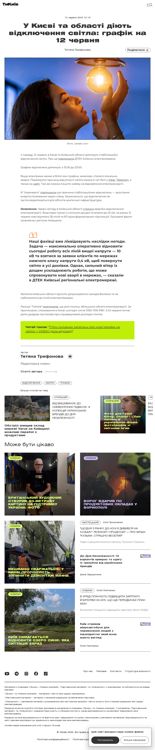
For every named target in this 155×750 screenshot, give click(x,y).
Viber (111, 179)
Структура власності (137, 671)
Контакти (115, 671)
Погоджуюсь (105, 740)
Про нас (88, 671)
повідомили (66, 158)
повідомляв (50, 306)
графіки (65, 383)
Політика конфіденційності (53, 740)
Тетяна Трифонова (77, 50)
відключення (31, 383)
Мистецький (90, 523)
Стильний (60, 398)
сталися (88, 208)
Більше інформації (134, 740)
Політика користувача (86, 740)
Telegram (123, 179)
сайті (36, 183)
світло (50, 383)
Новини (87, 591)
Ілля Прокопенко (113, 523)
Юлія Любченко (106, 591)
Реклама (101, 671)
